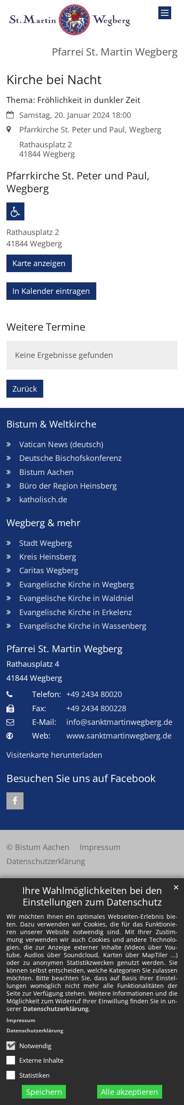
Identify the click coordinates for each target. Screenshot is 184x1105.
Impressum (21, 1020)
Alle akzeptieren (129, 1092)
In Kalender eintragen (51, 291)
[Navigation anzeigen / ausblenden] (164, 12)
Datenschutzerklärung (56, 1009)
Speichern (44, 1092)
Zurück (24, 389)
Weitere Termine (45, 326)
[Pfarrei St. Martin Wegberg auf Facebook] (15, 800)
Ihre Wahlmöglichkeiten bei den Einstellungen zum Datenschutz (92, 896)
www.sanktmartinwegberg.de (119, 735)
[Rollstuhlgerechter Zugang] (15, 211)
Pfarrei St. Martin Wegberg (64, 648)
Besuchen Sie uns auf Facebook (81, 778)
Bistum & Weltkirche (51, 424)
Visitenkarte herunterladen (54, 755)
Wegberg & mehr (43, 522)
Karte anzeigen (38, 263)
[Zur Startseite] (69, 20)
